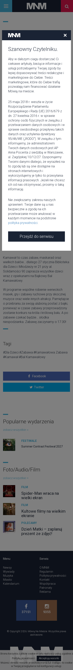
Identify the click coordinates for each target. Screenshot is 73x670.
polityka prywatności (23, 223)
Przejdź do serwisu (36, 236)
